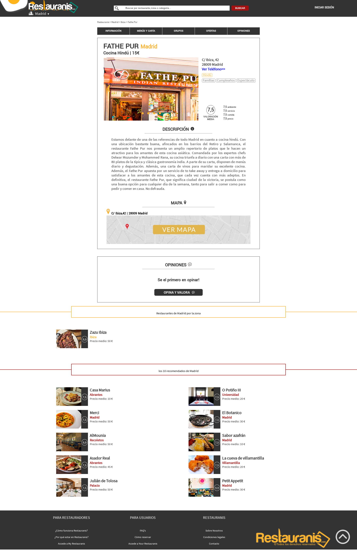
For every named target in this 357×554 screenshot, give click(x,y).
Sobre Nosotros (214, 530)
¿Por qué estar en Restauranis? (71, 537)
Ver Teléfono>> (213, 69)
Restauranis (103, 22)
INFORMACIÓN (113, 31)
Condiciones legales (214, 537)
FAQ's (143, 530)
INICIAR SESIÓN (324, 7)
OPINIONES (243, 31)
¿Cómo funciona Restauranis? (71, 530)
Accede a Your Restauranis (142, 543)
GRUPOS (178, 31)
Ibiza (123, 22)
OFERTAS (211, 31)
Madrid (114, 22)
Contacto (214, 543)
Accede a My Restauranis (71, 543)
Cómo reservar (143, 537)
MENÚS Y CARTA (146, 31)
